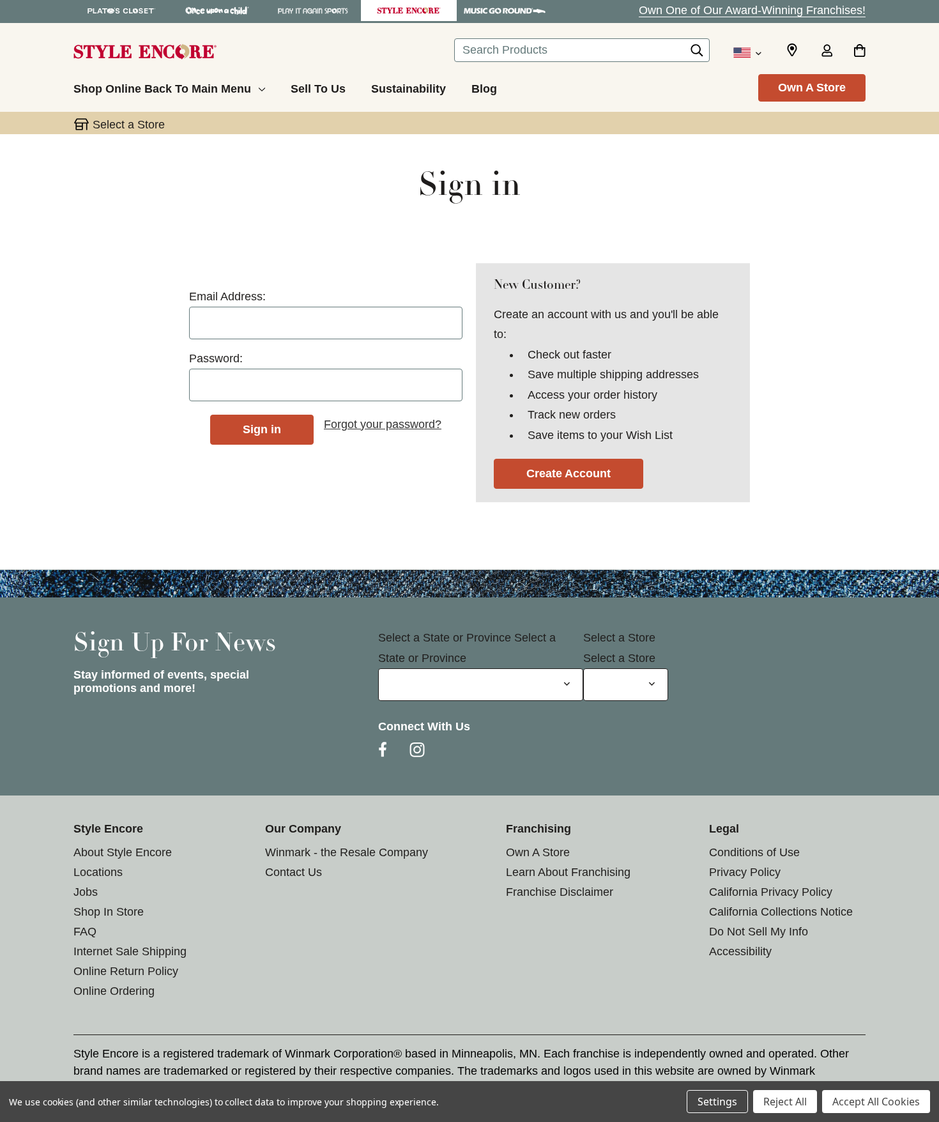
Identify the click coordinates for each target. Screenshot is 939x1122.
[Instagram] (417, 749)
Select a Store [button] (129, 124)
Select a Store (619, 637)
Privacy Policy (745, 872)
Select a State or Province (444, 637)
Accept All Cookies (876, 1102)
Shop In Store (108, 911)
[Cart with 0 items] (859, 51)
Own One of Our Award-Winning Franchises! (752, 10)
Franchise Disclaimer (559, 892)
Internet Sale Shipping (130, 951)
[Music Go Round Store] (505, 10)
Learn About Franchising (568, 872)
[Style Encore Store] (409, 10)
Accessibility (740, 951)
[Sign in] (826, 51)
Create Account (568, 473)
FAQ (84, 931)
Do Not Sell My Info (758, 931)
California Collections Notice (781, 911)
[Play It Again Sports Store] (313, 10)
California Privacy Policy (770, 892)
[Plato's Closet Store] (121, 10)
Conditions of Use (754, 852)
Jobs (85, 892)
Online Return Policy (125, 971)
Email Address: (227, 296)
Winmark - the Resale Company (346, 852)
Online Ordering (114, 991)
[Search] (697, 54)
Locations (98, 872)
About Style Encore (122, 852)
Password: (216, 358)
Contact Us (293, 872)
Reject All (785, 1102)
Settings (717, 1102)
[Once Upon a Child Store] (217, 10)
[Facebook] (382, 749)
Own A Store (812, 87)
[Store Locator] (792, 50)
